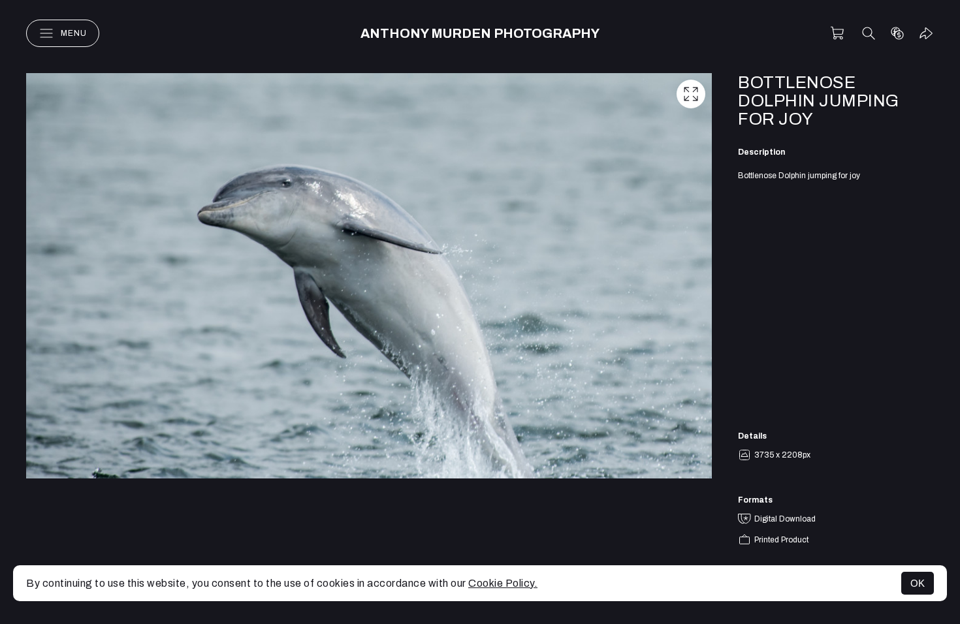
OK (917, 583)
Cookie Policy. (502, 583)
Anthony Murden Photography (480, 33)
